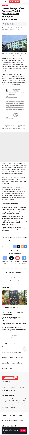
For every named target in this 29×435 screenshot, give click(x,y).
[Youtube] (18, 260)
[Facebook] (5, 260)
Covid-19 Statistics (15, 352)
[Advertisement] (14, 147)
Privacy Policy (8, 430)
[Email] (10, 24)
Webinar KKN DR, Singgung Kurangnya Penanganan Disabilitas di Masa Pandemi (14, 329)
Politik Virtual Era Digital (11, 307)
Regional (4, 5)
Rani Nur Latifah (6, 27)
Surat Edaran (21, 78)
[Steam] (12, 390)
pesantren (19, 237)
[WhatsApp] (14, 390)
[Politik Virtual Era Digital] (14, 297)
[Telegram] (24, 260)
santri (25, 237)
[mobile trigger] (3, 2)
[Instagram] (9, 390)
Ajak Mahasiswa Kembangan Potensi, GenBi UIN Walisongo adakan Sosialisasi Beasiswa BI (14, 222)
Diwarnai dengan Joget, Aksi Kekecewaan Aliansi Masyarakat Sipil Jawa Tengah (13, 229)
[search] (22, 2)
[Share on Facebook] (5, 24)
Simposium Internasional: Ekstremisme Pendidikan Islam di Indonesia (12, 319)
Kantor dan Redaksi (8, 395)
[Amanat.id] (14, 1)
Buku (3, 304)
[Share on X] (8, 24)
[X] (11, 260)
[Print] (13, 24)
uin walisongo (6, 240)
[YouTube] (7, 390)
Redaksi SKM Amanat (7, 310)
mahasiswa (11, 237)
